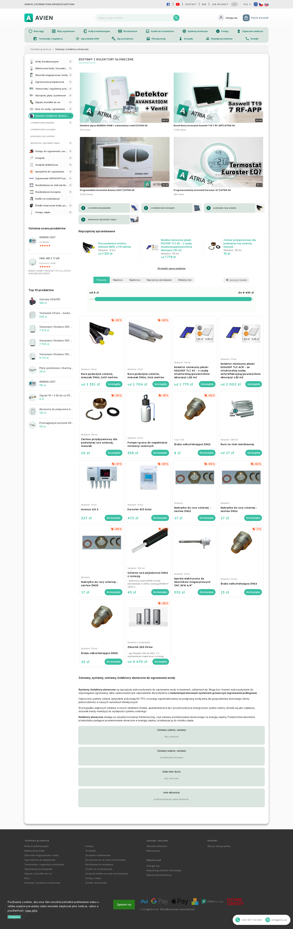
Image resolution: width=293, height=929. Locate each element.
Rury (27, 878)
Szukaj (176, 18)
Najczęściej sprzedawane (159, 280)
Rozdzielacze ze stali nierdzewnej (105, 860)
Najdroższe (134, 280)
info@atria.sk (150, 909)
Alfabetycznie (184, 280)
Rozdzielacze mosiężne (99, 864)
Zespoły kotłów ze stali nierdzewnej (106, 873)
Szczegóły (114, 384)
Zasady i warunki (157, 840)
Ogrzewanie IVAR (87, 39)
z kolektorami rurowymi (171, 757)
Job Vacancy (220, 4)
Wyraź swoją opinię (219, 846)
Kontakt (191, 4)
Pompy (222, 31)
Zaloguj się (152, 866)
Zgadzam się (124, 904)
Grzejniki (186, 39)
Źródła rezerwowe (96, 883)
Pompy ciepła (93, 878)
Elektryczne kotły (34, 850)
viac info (31, 910)
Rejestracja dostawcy (159, 875)
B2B (204, 4)
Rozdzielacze (127, 31)
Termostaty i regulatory (48, 39)
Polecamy (101, 280)
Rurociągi (36, 31)
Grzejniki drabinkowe (97, 855)
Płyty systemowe (63, 31)
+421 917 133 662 (249, 919)
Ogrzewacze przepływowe (40, 860)
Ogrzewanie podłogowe (38, 869)
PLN (245, 4)
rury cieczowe (171, 778)
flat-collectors (171, 736)
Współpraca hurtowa (219, 39)
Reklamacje (153, 850)
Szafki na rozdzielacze (159, 31)
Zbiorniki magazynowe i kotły (41, 855)
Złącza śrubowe (122, 39)
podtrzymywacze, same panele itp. (171, 799)
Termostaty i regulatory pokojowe (44, 864)
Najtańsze (118, 280)
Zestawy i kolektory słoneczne (42, 883)
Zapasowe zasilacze (250, 31)
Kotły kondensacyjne (96, 31)
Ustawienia (14, 917)
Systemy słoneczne (195, 31)
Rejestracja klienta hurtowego (163, 870)
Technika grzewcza (36, 840)
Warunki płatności (156, 846)
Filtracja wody (156, 39)
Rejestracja (153, 860)
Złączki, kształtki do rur (38, 873)
